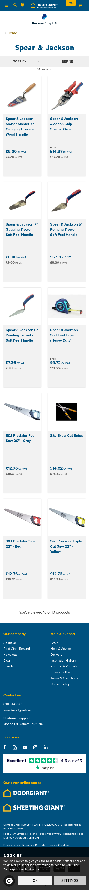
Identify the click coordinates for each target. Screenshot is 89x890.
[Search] (15, 5)
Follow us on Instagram (35, 747)
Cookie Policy (60, 684)
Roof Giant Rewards (17, 648)
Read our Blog (15, 747)
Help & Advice (61, 648)
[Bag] (80, 5)
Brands (8, 666)
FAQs (54, 642)
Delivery (56, 654)
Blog (6, 660)
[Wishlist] (23, 5)
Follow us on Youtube (25, 747)
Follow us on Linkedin (45, 747)
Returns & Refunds (64, 666)
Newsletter (11, 654)
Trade (71, 3)
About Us (10, 642)
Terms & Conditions (64, 678)
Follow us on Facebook (4, 747)
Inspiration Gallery (63, 660)
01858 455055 (14, 704)
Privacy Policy (60, 672)
